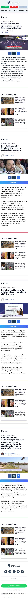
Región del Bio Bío (19, 10)
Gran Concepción (6, 10)
